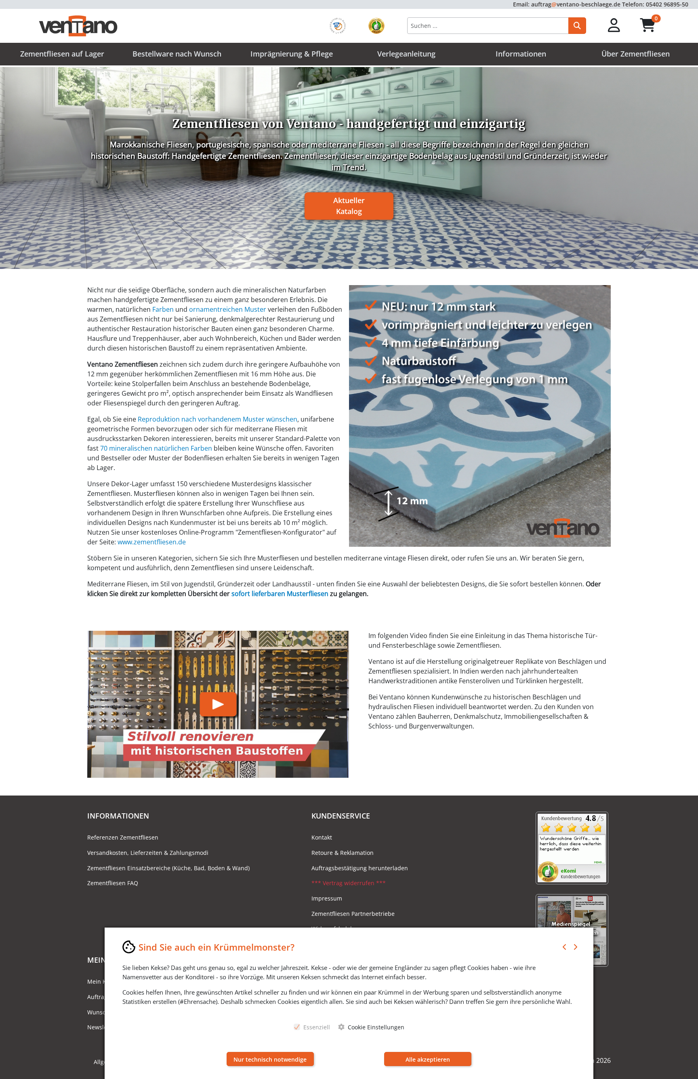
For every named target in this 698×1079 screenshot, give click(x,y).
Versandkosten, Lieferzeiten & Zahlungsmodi (147, 852)
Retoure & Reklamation (342, 852)
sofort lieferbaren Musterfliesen (279, 593)
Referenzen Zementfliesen (122, 837)
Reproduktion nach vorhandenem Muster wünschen (217, 419)
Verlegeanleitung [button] (406, 54)
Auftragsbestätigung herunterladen (359, 868)
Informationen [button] (521, 54)
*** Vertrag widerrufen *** (348, 883)
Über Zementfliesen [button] (635, 54)
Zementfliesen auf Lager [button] (62, 54)
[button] (614, 25)
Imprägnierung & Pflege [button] (291, 54)
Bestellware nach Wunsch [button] (176, 54)
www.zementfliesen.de (152, 541)
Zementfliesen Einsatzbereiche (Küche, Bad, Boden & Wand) (168, 868)
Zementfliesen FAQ (112, 883)
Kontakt (321, 837)
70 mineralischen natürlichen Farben (156, 448)
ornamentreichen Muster (227, 309)
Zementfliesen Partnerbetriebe (353, 913)
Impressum (326, 898)
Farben (163, 309)
